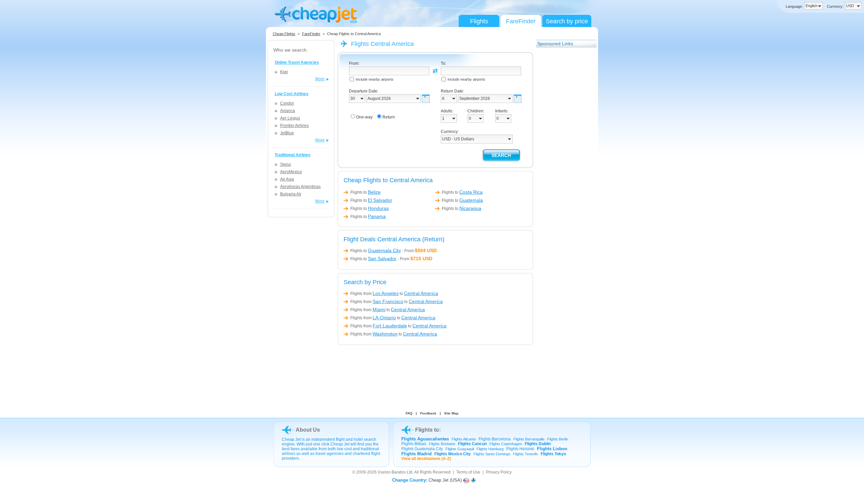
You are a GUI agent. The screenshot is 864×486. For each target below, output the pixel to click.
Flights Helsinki (520, 449)
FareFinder (521, 21)
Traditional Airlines (292, 155)
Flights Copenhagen (505, 444)
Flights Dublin (538, 443)
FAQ (409, 413)
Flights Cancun (472, 443)
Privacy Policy (499, 472)
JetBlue (287, 133)
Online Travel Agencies (297, 62)
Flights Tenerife (525, 454)
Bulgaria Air (290, 194)
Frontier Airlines (294, 125)
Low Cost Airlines (291, 93)
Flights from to (394, 293)
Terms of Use (468, 472)
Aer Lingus (290, 118)
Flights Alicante (464, 439)
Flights (479, 21)
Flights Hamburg (490, 449)
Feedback (428, 413)
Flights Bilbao (413, 443)
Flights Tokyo (553, 454)
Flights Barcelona (495, 439)
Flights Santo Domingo (492, 454)
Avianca (287, 110)
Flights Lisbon (552, 448)
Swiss (285, 164)
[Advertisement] (563, 153)
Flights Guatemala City (422, 449)
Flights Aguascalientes (425, 438)
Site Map (451, 413)
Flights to (365, 192)
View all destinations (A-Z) (426, 458)
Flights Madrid (416, 453)
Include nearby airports (375, 79)
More (320, 79)
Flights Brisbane (442, 444)
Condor (287, 103)
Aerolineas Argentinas (300, 186)
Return (388, 117)
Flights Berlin (557, 439)
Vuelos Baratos (392, 472)
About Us (308, 430)
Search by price (567, 21)
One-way (364, 117)
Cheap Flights (284, 34)
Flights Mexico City (452, 454)
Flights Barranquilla (528, 439)
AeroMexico (291, 171)
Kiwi (284, 72)
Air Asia (287, 179)
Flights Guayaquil (460, 449)
